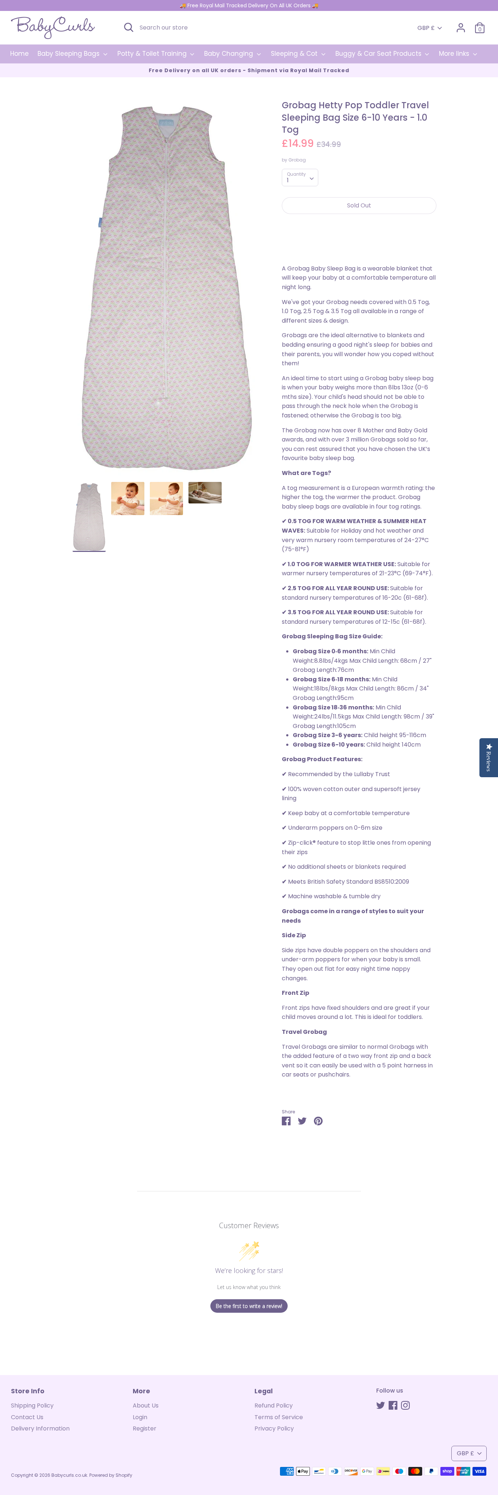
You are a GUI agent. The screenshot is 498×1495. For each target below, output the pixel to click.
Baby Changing (229, 53)
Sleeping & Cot (295, 53)
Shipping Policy (32, 1405)
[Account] (461, 25)
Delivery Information (40, 1428)
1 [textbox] (288, 180)
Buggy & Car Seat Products (379, 53)
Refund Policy (273, 1405)
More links (455, 53)
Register (144, 1428)
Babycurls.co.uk (69, 1475)
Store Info (27, 1391)
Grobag (297, 160)
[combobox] (300, 177)
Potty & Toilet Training (152, 53)
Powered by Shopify (110, 1475)
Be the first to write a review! (249, 1306)
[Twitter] (380, 1405)
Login (140, 1417)
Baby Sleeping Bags (69, 53)
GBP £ (426, 28)
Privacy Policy (274, 1428)
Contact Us (27, 1417)
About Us (146, 1405)
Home (19, 53)
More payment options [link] (359, 244)
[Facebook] (393, 1405)
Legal (263, 1391)
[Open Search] (128, 27)
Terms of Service (278, 1417)
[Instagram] (405, 1405)
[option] (166, 290)
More (141, 1391)
